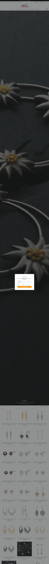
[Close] (33, 275)
